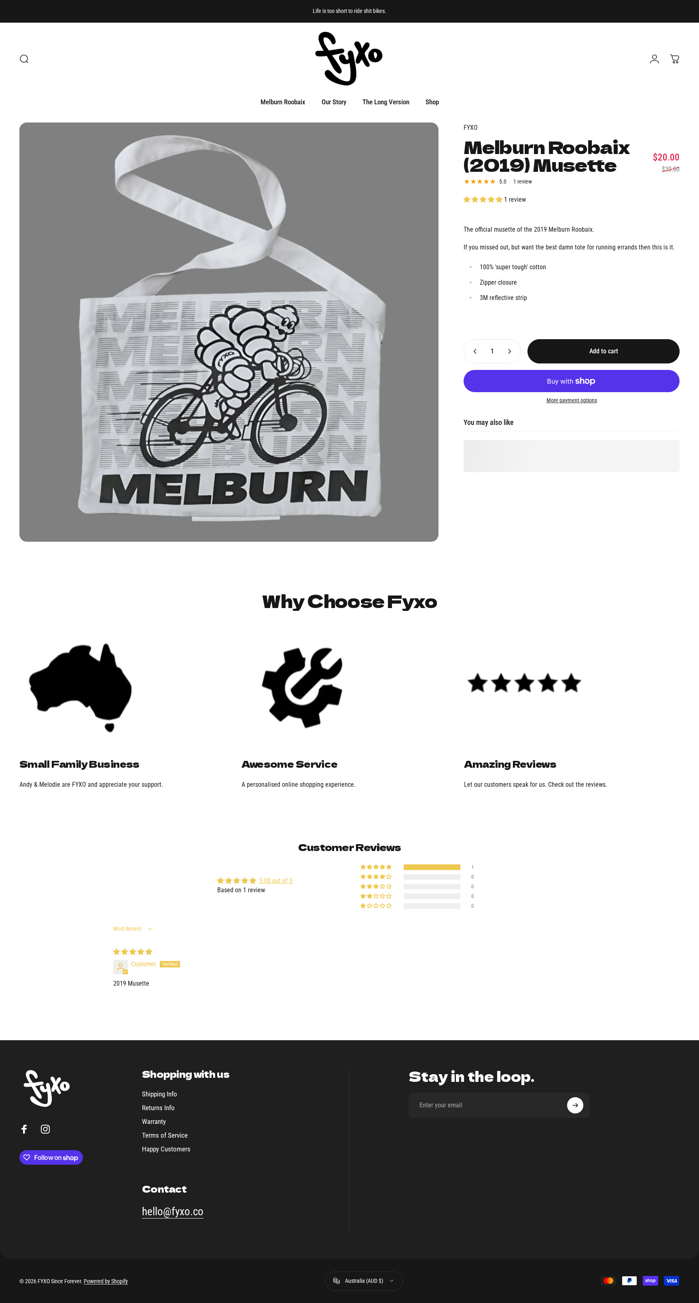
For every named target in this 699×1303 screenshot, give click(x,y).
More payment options (571, 400)
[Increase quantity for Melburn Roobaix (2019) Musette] (511, 351)
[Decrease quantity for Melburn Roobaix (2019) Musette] (473, 351)
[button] (484, 199)
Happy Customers (166, 1149)
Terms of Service (165, 1135)
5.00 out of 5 (275, 881)
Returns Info (158, 1108)
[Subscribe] (575, 1105)
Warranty (154, 1121)
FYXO (471, 127)
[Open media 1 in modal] (228, 331)
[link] (127, 687)
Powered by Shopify (106, 1281)
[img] (132, 952)
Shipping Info (159, 1094)
